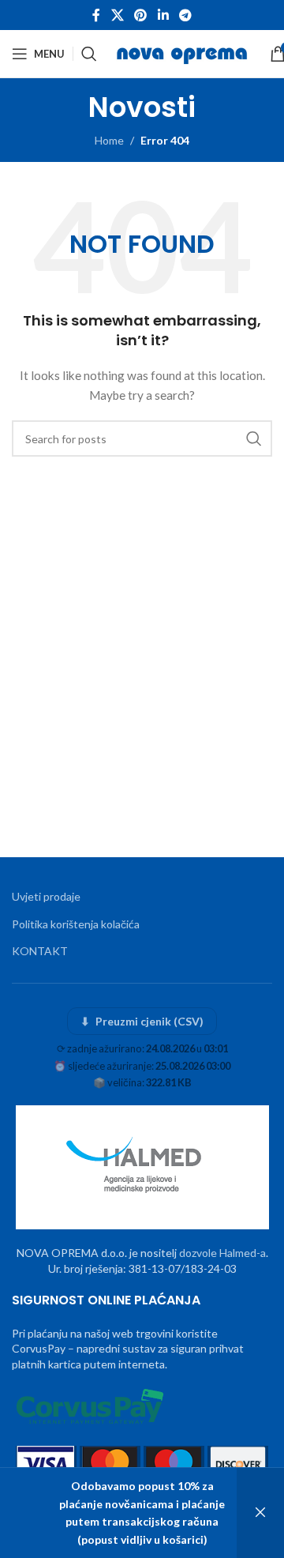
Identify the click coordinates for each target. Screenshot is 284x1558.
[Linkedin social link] (163, 15)
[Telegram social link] (185, 15)
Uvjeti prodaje (46, 896)
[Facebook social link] (96, 15)
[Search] (89, 54)
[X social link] (117, 15)
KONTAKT (40, 951)
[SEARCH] (254, 438)
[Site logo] (183, 52)
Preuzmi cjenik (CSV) (142, 1021)
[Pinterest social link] (140, 15)
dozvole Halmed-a (222, 1252)
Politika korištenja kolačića (76, 924)
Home (109, 140)
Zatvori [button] (260, 1513)
